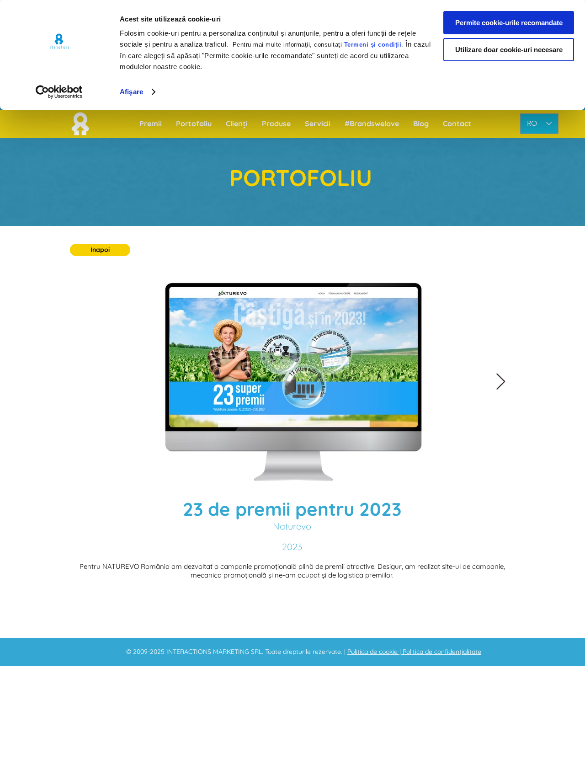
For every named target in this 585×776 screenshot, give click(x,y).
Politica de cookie (373, 652)
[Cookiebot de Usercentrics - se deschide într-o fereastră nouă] (59, 92)
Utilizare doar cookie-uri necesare (509, 50)
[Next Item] (500, 382)
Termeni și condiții (373, 44)
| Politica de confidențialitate (440, 652)
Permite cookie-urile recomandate (509, 23)
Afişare (131, 92)
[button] (100, 250)
